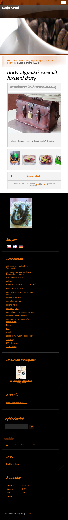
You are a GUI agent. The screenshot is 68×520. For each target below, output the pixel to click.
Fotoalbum (18, 61)
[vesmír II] (15, 164)
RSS (29, 514)
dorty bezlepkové (13, 298)
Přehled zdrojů (12, 464)
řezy (8, 328)
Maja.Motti (10, 8)
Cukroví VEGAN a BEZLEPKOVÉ (21, 285)
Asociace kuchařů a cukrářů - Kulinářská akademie (19, 273)
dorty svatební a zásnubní (17, 316)
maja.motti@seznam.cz (16, 402)
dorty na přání (12, 308)
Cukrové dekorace (14, 278)
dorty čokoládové (13, 301)
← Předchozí (12, 176)
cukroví (9, 281)
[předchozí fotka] (14, 114)
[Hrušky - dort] (46, 164)
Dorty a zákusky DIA (15, 288)
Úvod (9, 61)
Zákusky (10, 339)
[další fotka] (55, 114)
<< (7, 445)
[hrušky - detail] (29, 164)
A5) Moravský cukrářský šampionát (21, 381)
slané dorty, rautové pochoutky (19, 336)
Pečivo (9, 325)
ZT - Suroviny (12, 343)
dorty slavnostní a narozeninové (20, 312)
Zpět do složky (34, 176)
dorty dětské (11, 305)
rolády (9, 332)
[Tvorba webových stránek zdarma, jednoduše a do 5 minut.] (24, 514)
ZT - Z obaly (11, 346)
